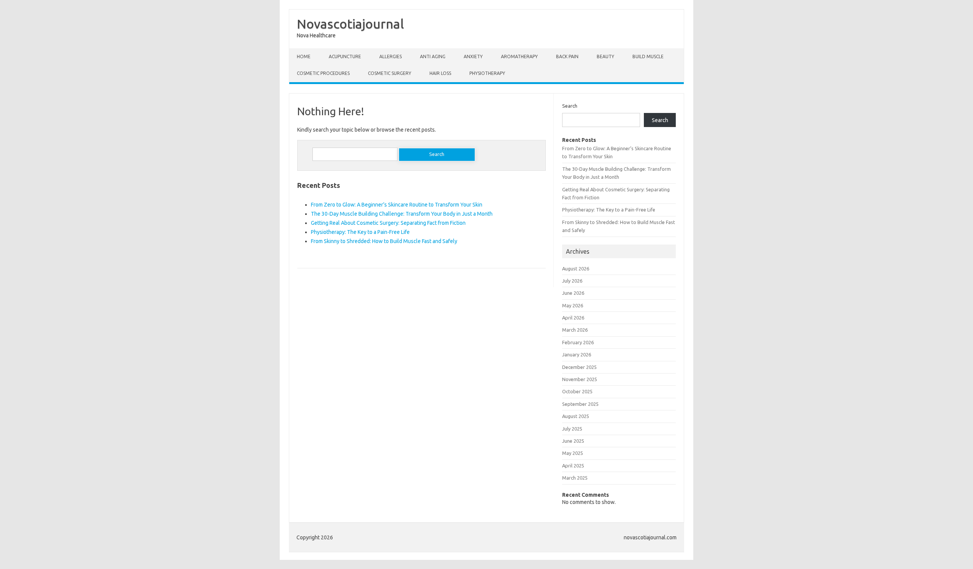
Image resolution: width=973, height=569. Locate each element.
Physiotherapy (487, 73)
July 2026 (572, 280)
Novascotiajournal (350, 23)
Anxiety (473, 56)
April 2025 (573, 465)
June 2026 (573, 293)
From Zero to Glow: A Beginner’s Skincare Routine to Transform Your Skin (396, 205)
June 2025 (573, 440)
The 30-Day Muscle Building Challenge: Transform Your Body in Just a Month (402, 214)
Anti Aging (432, 56)
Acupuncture (345, 56)
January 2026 (576, 354)
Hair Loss (440, 73)
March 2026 (575, 329)
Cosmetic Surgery (389, 73)
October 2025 (577, 391)
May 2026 (572, 305)
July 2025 (572, 428)
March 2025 (575, 477)
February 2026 (578, 342)
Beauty (605, 56)
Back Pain (567, 56)
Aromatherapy (519, 56)
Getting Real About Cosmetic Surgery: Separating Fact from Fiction (388, 223)
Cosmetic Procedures (323, 73)
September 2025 (580, 404)
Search (569, 105)
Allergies (390, 56)
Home (304, 56)
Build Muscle (648, 56)
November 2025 (579, 379)
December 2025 (579, 367)
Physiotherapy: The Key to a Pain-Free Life (360, 232)
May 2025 (572, 453)
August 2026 (575, 268)
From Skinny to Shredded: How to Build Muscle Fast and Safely (384, 241)
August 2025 (575, 416)
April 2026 (573, 317)
